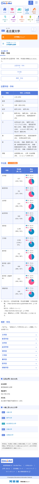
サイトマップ (30, 468)
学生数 (19, 72)
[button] (37, 19)
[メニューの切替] (36, 3)
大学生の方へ (29, 465)
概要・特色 (19, 78)
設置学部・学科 (19, 65)
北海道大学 (9, 435)
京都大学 (9, 429)
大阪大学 (9, 412)
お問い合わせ (6, 468)
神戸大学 (9, 418)
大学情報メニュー (19, 37)
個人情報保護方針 (23, 471)
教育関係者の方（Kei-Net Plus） (12, 465)
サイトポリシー (10, 471)
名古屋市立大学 (11, 423)
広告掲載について (18, 468)
